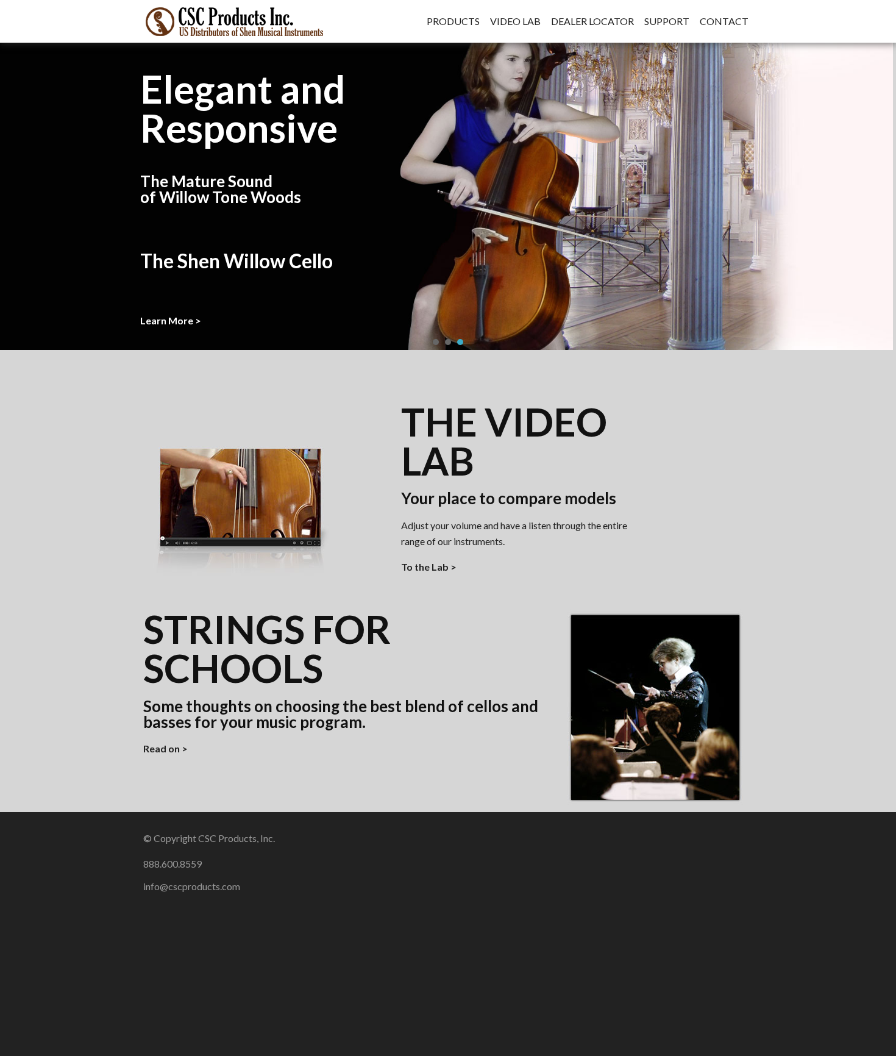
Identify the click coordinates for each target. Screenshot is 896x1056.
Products (453, 21)
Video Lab (515, 21)
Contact (724, 21)
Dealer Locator (592, 21)
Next (880, 195)
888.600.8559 (172, 863)
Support (666, 21)
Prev (16, 195)
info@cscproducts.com (191, 886)
